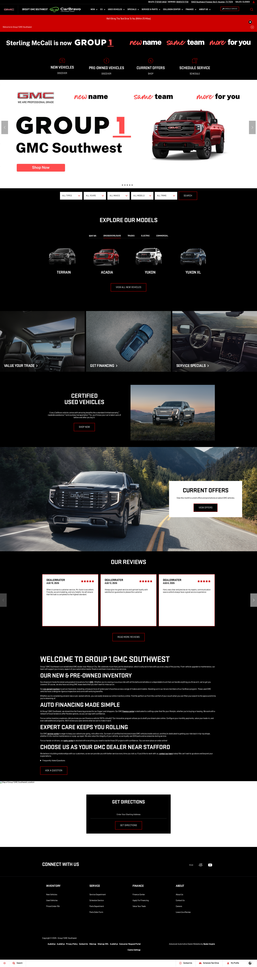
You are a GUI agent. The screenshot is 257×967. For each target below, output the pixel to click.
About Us (179, 894)
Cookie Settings (134, 950)
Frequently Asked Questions (53, 760)
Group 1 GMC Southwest (67, 938)
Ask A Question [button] (53, 770)
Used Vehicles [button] (115, 10)
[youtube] (210, 865)
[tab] (112, 236)
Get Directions (128, 825)
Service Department (97, 894)
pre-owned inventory (51, 689)
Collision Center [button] (171, 10)
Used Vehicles (52, 900)
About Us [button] (203, 10)
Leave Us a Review (183, 912)
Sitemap (92, 944)
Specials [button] (131, 10)
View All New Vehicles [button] (128, 287)
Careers (179, 906)
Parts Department (96, 906)
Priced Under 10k (53, 906)
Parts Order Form (96, 912)
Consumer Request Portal (130, 944)
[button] (251, 9)
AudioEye (52, 944)
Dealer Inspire (209, 944)
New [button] (93, 10)
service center (53, 733)
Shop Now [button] (84, 427)
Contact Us (180, 900)
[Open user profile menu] (253, 2)
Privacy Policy (72, 944)
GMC (91, 682)
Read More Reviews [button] (129, 637)
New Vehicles (51, 894)
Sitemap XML (103, 944)
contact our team (166, 753)
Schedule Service (96, 900)
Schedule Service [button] (230, 9)
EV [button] (103, 10)
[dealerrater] (201, 865)
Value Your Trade (139, 906)
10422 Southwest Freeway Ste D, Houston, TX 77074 (212, 2)
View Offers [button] (205, 507)
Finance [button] (190, 10)
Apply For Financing (141, 900)
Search (188, 195)
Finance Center (139, 894)
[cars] (191, 865)
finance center (128, 711)
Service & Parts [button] (149, 10)
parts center (68, 740)
